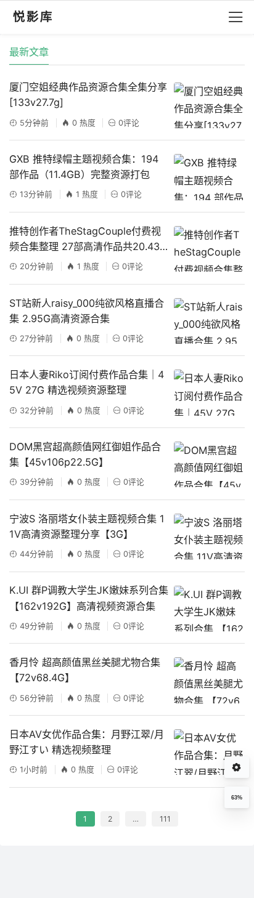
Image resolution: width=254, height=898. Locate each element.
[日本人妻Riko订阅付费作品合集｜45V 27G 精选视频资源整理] (209, 392)
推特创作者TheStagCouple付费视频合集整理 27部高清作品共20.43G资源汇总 (88, 239)
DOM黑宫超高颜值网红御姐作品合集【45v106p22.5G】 (85, 454)
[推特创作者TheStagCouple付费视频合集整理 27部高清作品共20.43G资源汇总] (209, 249)
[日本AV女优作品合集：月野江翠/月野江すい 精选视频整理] (209, 752)
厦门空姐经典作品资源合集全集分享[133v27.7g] (88, 94)
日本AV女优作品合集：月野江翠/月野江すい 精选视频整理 (86, 742)
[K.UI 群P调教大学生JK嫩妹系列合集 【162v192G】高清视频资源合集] (209, 608)
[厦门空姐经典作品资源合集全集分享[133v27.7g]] (209, 105)
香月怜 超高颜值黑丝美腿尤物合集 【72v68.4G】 (84, 670)
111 (165, 818)
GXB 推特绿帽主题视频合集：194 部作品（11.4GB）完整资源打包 (83, 166)
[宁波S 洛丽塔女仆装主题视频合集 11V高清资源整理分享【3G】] (209, 536)
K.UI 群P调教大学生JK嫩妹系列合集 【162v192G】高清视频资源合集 (88, 598)
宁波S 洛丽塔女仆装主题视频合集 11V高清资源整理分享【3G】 (87, 526)
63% (236, 798)
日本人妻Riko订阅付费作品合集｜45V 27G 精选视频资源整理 (86, 382)
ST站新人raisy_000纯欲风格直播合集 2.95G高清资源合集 (86, 311)
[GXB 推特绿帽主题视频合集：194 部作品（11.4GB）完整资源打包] (209, 177)
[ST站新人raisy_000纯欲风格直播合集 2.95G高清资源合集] (209, 321)
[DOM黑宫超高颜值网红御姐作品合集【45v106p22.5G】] (209, 464)
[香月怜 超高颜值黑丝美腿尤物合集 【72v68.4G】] (209, 680)
